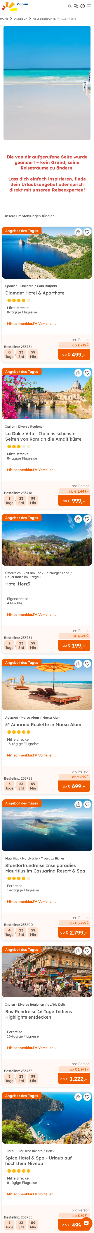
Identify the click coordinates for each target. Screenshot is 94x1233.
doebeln (21, 18)
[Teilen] (78, 232)
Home (4, 18)
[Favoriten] (87, 232)
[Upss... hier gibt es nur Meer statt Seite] (47, 83)
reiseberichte (44, 18)
